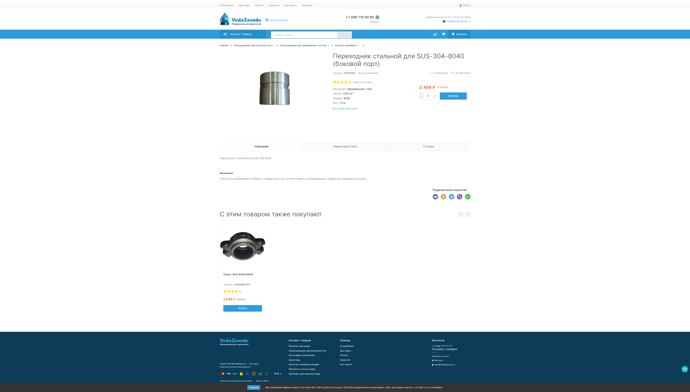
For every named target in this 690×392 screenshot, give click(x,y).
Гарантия (274, 5)
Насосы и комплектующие (304, 364)
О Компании (226, 5)
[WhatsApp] (467, 196)
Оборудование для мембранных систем (303, 45)
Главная (224, 45)
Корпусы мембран (345, 45)
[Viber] (459, 196)
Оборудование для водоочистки (252, 45)
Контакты (307, 5)
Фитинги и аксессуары (302, 369)
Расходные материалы (302, 355)
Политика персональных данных (236, 381)
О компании (347, 346)
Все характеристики (345, 108)
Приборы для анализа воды (304, 373)
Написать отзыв (362, 82)
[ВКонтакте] (435, 196)
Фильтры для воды (299, 346)
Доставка (244, 5)
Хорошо (253, 387)
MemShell (372, 73)
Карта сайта (262, 381)
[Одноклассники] (443, 196)
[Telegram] (451, 196)
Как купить (290, 5)
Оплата (259, 5)
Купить (453, 96)
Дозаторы (294, 360)
